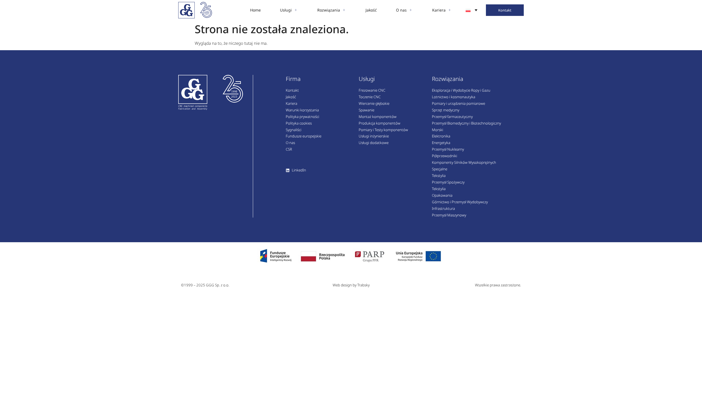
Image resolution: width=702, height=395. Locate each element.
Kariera (291, 103)
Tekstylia (439, 176)
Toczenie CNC (370, 97)
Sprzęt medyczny (445, 110)
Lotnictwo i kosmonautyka (453, 97)
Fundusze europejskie (303, 136)
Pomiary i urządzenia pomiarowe (458, 103)
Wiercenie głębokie (374, 103)
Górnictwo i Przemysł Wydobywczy (460, 202)
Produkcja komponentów (379, 123)
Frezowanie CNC (372, 90)
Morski (437, 130)
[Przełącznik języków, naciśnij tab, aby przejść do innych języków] (471, 10)
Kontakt (292, 90)
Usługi (367, 79)
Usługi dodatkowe (374, 143)
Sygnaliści (293, 130)
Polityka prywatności (302, 117)
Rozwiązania (447, 79)
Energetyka (441, 143)
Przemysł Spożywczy (448, 182)
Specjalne (439, 169)
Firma (293, 79)
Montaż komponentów (378, 117)
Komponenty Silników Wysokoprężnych (464, 162)
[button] (289, 10)
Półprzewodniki (444, 156)
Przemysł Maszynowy (449, 215)
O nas (290, 143)
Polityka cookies (299, 123)
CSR (289, 149)
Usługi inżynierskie (374, 136)
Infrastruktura (443, 209)
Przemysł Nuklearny (448, 149)
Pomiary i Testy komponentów (383, 130)
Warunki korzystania (302, 110)
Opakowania (442, 195)
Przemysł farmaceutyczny (452, 117)
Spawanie (366, 110)
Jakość (291, 97)
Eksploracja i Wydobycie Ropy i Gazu (461, 90)
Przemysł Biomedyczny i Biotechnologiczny (466, 123)
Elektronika (441, 136)
